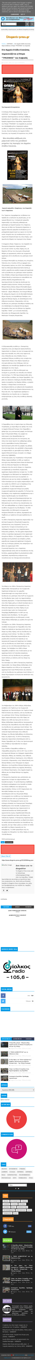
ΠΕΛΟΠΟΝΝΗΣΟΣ (24, 1175)
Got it (23, 14)
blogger (6, 907)
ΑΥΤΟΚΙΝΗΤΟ (13, 1168)
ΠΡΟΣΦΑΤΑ (6, 1039)
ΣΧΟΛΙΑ (28, 1039)
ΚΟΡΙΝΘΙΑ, (22, 63)
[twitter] (18, 1188)
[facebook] (16, 1188)
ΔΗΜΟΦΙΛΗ (17, 1039)
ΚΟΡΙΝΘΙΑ (10, 44)
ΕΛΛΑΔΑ (12, 1171)
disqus (17, 907)
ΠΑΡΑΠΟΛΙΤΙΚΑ (12, 1175)
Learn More (15, 14)
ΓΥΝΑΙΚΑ (22, 1168)
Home (3, 44)
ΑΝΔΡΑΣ (4, 1168)
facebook (28, 907)
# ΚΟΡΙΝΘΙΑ (9, 842)
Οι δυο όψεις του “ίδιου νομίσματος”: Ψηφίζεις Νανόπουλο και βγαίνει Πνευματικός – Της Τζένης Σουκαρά (20, 1061)
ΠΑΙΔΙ (3, 1175)
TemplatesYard (19, 1355)
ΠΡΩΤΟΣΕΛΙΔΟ (6, 1178)
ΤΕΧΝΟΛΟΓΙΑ (23, 1178)
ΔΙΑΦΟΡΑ (4, 1171)
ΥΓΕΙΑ (31, 1178)
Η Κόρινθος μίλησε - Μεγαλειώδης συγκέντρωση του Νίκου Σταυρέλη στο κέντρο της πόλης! (20, 1044)
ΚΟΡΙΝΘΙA (29, 1171)
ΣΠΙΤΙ (14, 1178)
